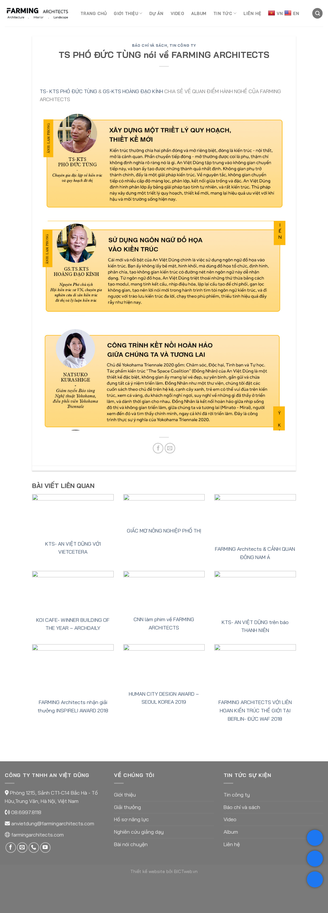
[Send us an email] (22, 847)
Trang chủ (93, 13)
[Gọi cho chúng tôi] (315, 882)
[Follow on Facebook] (10, 847)
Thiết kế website (147, 871)
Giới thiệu (126, 13)
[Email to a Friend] (170, 448)
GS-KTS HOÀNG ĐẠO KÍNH (133, 91)
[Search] (317, 13)
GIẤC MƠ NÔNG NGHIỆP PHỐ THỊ (164, 530)
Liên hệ (252, 13)
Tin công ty (182, 45)
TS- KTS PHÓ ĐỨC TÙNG (68, 91)
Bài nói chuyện (131, 844)
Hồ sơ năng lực (131, 819)
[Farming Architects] (38, 13)
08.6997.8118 (26, 812)
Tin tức (222, 13)
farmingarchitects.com (37, 834)
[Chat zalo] (315, 859)
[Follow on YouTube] (45, 847)
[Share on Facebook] (158, 448)
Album (198, 13)
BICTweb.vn (186, 871)
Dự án (156, 13)
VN (280, 13)
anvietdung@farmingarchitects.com (52, 823)
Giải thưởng (127, 807)
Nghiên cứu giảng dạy (139, 832)
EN (296, 13)
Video (177, 13)
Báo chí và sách (149, 45)
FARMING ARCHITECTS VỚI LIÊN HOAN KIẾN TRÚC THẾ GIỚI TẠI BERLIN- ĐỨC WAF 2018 (255, 710)
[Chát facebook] (315, 838)
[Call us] (34, 847)
